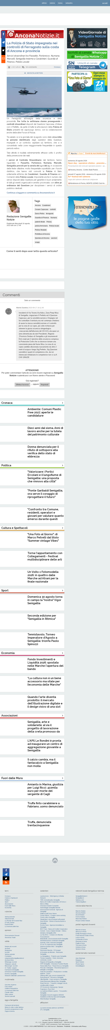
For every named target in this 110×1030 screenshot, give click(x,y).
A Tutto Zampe (9, 922)
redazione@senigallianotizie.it (14, 958)
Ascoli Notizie (80, 915)
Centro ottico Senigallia (47, 917)
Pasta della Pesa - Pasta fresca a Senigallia (54, 966)
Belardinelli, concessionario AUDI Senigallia (54, 938)
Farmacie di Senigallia (12, 970)
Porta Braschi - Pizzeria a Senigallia (51, 977)
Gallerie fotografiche (11, 988)
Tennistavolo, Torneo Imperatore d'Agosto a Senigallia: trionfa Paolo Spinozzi (43, 639)
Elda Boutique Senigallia (48, 999)
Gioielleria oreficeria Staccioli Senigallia (52, 997)
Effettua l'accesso (22, 385)
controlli (53, 209)
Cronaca (57, 67)
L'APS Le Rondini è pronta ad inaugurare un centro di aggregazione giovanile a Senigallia (45, 745)
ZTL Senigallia (44, 1009)
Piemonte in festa (81, 941)
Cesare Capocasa (41, 209)
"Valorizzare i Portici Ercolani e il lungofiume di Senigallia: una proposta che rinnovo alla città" (44, 476)
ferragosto (49, 214)
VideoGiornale (9, 918)
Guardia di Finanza (42, 218)
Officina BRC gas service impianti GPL (52, 975)
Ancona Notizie (80, 913)
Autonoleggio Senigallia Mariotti (50, 907)
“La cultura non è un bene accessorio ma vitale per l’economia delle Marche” (44, 681)
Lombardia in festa (82, 939)
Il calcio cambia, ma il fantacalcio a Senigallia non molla (43, 763)
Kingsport (79, 960)
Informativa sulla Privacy (79, 1026)
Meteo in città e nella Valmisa (14, 1007)
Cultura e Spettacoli (11, 898)
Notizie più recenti (10, 946)
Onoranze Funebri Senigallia (14, 971)
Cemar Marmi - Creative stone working (52, 915)
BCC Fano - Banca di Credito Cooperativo (53, 929)
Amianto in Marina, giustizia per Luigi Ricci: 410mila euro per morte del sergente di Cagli (45, 789)
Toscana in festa (81, 945)
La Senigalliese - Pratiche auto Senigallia (53, 956)
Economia (8, 907)
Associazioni (9, 904)
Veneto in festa (80, 949)
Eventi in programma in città (14, 1009)
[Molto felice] (55, 259)
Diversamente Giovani (12, 935)
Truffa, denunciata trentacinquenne (39, 823)
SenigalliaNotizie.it (81, 896)
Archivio (7, 948)
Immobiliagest (80, 966)
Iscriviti (7, 952)
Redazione (8, 950)
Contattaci (8, 956)
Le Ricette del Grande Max (13, 920)
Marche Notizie (80, 911)
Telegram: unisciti (10, 964)
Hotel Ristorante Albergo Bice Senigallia (53, 981)
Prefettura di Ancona (42, 234)
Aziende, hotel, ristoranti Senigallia (51, 942)
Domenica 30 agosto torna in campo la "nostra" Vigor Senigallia (45, 600)
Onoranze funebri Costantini (49, 906)
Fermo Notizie (80, 917)
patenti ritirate (40, 222)
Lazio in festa (80, 937)
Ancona (38, 205)
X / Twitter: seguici (11, 968)
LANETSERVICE (38, 1026)
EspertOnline (9, 924)
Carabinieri (46, 205)
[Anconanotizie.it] (32, 38)
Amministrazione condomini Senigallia (52, 940)
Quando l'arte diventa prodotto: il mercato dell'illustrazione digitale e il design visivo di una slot (45, 701)
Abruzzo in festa (81, 931)
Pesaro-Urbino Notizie (83, 920)
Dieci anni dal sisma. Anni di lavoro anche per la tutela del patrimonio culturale (45, 431)
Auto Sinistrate (80, 958)
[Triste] (18, 259)
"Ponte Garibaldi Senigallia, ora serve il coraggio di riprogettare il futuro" (45, 494)
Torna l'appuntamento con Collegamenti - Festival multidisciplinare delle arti (45, 556)
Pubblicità (67, 1026)
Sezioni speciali (10, 996)
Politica (7, 900)
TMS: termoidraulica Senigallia (50, 900)
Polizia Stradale (41, 230)
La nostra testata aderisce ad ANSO (52, 1008)
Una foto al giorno (10, 984)
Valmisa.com (80, 900)
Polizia (49, 222)
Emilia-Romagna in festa (83, 933)
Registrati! (44, 385)
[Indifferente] (30, 259)
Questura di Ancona (42, 238)
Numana (54, 218)
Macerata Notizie (81, 918)
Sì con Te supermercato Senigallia (51, 944)
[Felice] (42, 259)
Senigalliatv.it (80, 898)
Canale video (9, 992)
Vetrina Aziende (10, 917)
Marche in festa (81, 929)
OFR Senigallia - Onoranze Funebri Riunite (54, 964)
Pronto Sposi (80, 964)
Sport (6, 902)
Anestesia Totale (10, 937)
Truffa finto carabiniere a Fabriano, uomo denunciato (45, 805)
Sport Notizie (80, 962)
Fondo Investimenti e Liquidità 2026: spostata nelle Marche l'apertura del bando (45, 664)
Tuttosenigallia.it (81, 902)
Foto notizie (8, 986)
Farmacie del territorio (12, 1005)
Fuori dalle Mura (10, 906)
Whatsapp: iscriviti (11, 962)
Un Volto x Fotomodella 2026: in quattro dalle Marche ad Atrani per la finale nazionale (43, 576)
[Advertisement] (87, 111)
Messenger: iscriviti (11, 966)
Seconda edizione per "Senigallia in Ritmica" (42, 617)
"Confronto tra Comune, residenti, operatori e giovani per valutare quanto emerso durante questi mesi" (46, 516)
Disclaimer (60, 1026)
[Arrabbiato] (5, 259)
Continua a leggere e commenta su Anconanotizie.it (31, 193)
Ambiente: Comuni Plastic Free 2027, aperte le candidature (44, 412)
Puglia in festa (80, 943)
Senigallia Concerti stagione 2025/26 (52, 995)
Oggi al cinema (9, 1011)
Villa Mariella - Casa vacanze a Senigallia (53, 979)
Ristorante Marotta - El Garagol (50, 950)
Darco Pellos (39, 214)
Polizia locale (54, 226)
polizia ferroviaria (41, 226)
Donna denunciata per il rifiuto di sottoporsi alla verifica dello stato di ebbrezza (43, 451)
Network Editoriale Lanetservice (15, 975)
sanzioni (54, 238)
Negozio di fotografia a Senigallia (50, 962)
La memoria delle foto (12, 926)
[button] (105, 3)
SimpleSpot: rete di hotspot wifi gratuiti (52, 919)
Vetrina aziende (10, 954)
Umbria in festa (80, 947)
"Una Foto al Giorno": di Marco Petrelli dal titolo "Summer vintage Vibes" (43, 537)
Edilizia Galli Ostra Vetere (48, 913)
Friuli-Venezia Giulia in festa (85, 935)
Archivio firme (9, 960)
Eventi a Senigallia (10, 973)
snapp (37, 242)
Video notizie (9, 994)
